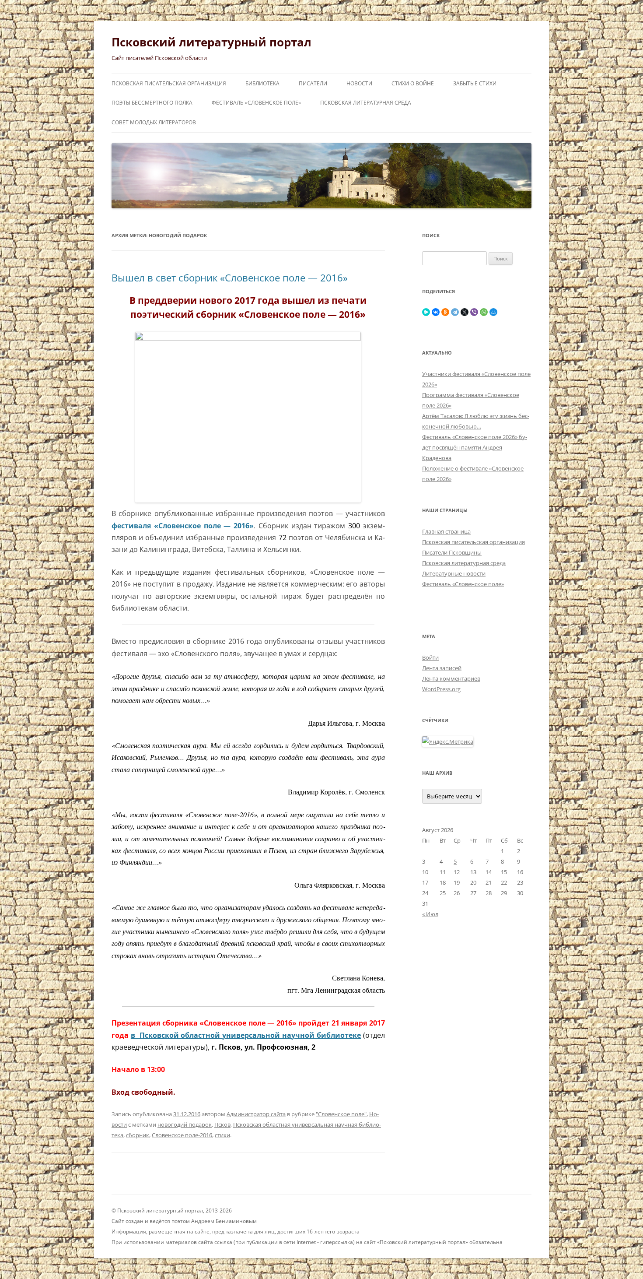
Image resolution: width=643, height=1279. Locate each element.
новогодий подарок (184, 1124)
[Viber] (474, 312)
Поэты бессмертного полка (152, 102)
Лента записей (441, 668)
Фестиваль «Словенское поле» (256, 102)
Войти (430, 657)
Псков (222, 1124)
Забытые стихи (474, 83)
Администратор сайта (256, 1114)
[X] (464, 312)
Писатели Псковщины (452, 552)
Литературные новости (454, 573)
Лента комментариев (451, 678)
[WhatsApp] (484, 312)
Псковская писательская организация (169, 83)
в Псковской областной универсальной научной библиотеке (246, 1035)
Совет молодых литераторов (154, 122)
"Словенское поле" (341, 1114)
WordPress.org (441, 689)
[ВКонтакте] (436, 312)
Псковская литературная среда (365, 102)
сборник (137, 1135)
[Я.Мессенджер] (426, 312)
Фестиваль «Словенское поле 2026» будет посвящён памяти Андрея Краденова (474, 447)
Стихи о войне (412, 83)
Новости (359, 83)
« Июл (430, 914)
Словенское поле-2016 (182, 1135)
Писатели (313, 83)
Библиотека (262, 83)
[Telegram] (455, 312)
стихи (222, 1135)
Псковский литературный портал (211, 42)
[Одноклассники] (445, 312)
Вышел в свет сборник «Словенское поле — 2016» (230, 277)
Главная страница (446, 531)
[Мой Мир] (493, 312)
